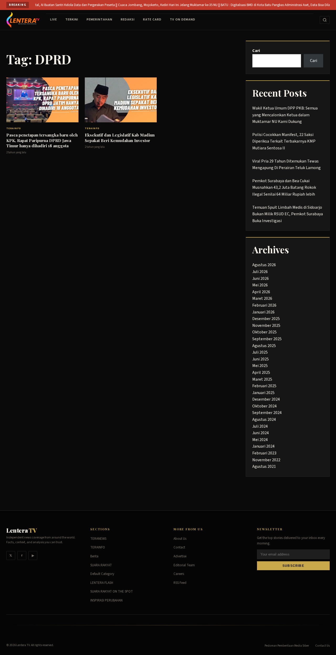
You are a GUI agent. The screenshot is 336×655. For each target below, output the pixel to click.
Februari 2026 (264, 305)
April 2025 (261, 372)
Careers (179, 574)
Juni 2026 (260, 278)
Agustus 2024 (264, 419)
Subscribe (293, 566)
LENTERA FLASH (101, 582)
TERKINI (71, 19)
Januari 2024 (263, 446)
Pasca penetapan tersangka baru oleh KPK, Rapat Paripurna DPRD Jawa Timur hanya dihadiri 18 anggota (42, 140)
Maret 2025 (262, 379)
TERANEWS (98, 538)
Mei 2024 (260, 440)
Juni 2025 (260, 359)
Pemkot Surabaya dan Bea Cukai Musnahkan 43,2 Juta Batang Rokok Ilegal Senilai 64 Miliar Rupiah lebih (284, 187)
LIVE (53, 19)
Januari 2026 (263, 312)
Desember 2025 (266, 319)
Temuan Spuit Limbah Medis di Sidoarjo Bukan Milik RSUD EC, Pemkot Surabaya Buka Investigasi (287, 214)
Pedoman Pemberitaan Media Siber (287, 645)
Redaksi (128, 19)
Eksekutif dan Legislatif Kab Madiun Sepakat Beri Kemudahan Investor (120, 137)
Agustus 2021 (264, 466)
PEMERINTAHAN (99, 19)
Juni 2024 (260, 433)
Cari (256, 51)
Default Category (102, 574)
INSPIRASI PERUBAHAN (106, 600)
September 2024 (267, 413)
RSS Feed (180, 582)
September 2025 (267, 339)
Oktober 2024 (264, 406)
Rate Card (152, 19)
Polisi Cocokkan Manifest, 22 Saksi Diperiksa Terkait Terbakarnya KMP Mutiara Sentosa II (284, 141)
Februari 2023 (264, 453)
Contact (179, 547)
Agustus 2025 (264, 346)
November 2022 (266, 460)
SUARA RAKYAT (101, 565)
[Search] (325, 20)
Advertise (180, 556)
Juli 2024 (260, 426)
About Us (180, 538)
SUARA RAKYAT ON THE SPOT (111, 591)
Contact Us (322, 645)
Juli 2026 (260, 272)
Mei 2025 (260, 366)
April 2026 (261, 292)
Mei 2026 (260, 285)
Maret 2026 (262, 298)
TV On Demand (182, 19)
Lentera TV (23, 645)
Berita (94, 556)
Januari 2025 (263, 393)
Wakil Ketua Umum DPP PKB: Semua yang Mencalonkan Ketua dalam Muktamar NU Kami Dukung (285, 114)
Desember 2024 (266, 399)
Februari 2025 (264, 386)
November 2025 (266, 325)
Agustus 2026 (264, 265)
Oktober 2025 (264, 332)
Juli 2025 (260, 352)
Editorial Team (184, 565)
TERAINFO (13, 128)
